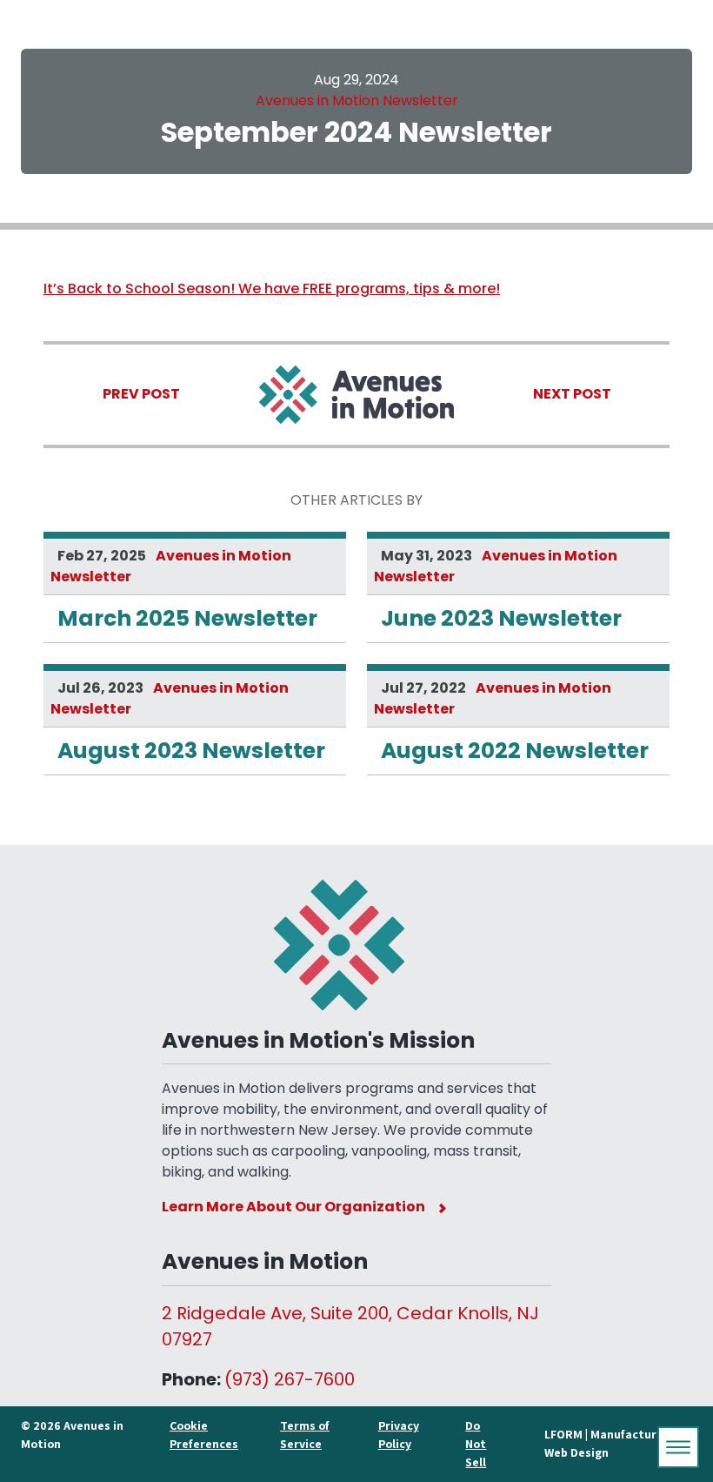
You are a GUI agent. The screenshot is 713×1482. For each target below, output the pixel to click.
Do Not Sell (475, 1444)
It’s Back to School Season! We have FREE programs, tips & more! (271, 288)
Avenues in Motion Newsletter (357, 101)
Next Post (572, 394)
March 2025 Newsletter (187, 618)
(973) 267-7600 (289, 1379)
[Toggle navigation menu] (678, 1447)
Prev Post (141, 394)
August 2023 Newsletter (191, 750)
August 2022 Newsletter (515, 750)
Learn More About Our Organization (293, 1207)
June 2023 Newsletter (501, 618)
